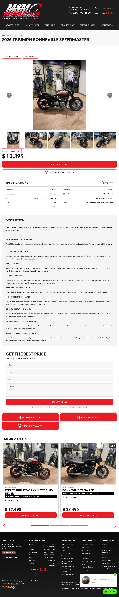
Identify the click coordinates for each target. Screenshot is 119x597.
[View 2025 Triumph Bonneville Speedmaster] (13, 140)
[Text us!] (110, 591)
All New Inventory (67, 545)
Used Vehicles (32, 25)
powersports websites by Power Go (32, 581)
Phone (10, 372)
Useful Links (108, 540)
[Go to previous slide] (9, 95)
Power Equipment (67, 558)
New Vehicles (12, 25)
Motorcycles (65, 547)
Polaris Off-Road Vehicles (66, 562)
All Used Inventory (87, 545)
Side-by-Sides (65, 553)
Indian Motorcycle (67, 569)
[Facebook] (107, 13)
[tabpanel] (42, 555)
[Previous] (4, 525)
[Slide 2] (59, 525)
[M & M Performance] (22, 11)
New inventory (7, 35)
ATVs (63, 550)
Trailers (63, 556)
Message (11, 386)
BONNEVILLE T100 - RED (78, 490)
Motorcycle (18, 35)
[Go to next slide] (109, 95)
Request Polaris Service (109, 569)
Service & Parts (87, 25)
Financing (50, 25)
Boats (83, 556)
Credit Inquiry (106, 555)
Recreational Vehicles (88, 561)
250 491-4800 (82, 12)
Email (10, 379)
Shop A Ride (15, 584)
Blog (103, 547)
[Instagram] (111, 13)
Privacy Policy (67, 407)
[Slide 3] (79, 525)
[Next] (114, 525)
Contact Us (107, 25)
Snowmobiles (86, 553)
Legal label (109, 183)
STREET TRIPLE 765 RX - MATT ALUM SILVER (29, 492)
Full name (11, 365)
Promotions (67, 25)
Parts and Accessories (109, 566)
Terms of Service (79, 407)
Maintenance (106, 563)
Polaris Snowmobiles (67, 566)
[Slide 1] (40, 525)
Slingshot (64, 572)
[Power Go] (22, 587)
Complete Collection (67, 574)
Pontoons (85, 558)
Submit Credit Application (106, 551)
